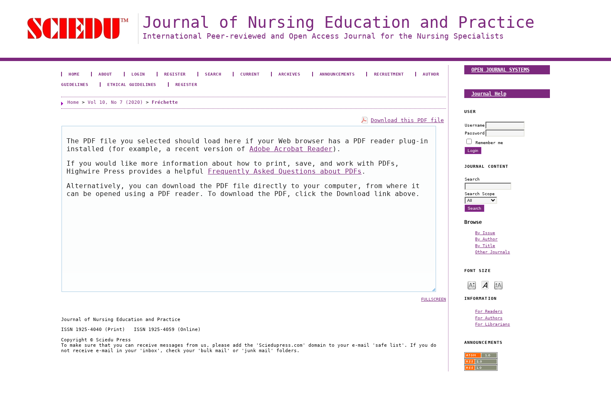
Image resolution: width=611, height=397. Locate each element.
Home (74, 73)
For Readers (489, 311)
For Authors (489, 317)
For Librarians (492, 323)
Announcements (337, 73)
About (105, 73)
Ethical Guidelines (131, 84)
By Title (485, 245)
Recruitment (389, 73)
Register (175, 73)
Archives (289, 73)
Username (475, 125)
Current (249, 73)
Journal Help (488, 94)
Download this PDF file (407, 120)
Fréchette (165, 102)
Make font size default (485, 284)
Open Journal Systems (500, 69)
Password (475, 132)
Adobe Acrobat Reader (291, 149)
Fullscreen (433, 299)
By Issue (485, 232)
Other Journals (492, 251)
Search (213, 73)
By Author (486, 238)
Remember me (489, 142)
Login (138, 73)
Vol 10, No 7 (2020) (115, 102)
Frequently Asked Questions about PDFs (285, 171)
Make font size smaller (472, 284)
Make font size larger (498, 284)
